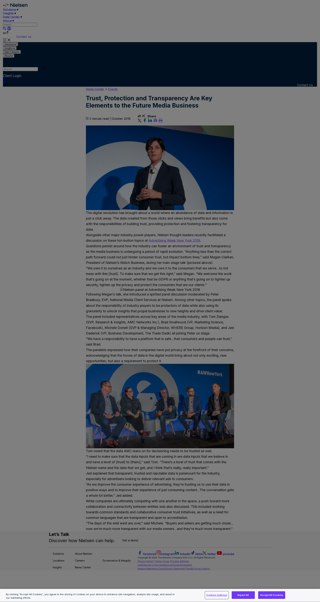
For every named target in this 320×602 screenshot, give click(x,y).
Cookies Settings (216, 595)
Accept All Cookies (271, 595)
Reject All (243, 595)
